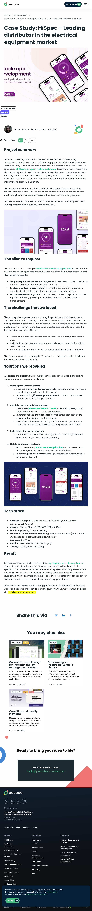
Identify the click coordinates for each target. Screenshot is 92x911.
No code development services (12, 855)
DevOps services (10, 884)
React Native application (49, 447)
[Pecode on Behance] (12, 801)
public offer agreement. (37, 894)
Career (34, 827)
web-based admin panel (42, 408)
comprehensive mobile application (53, 268)
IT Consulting (9, 880)
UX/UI (4, 116)
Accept (11, 900)
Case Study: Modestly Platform (23, 712)
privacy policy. (52, 892)
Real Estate (36, 862)
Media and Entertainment (38, 856)
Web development (11, 850)
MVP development (11, 868)
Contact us (71, 4)
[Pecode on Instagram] (24, 801)
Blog (18, 827)
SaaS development (11, 872)
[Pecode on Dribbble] (6, 801)
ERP (33, 873)
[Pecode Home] (5, 4)
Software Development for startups (69, 841)
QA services (8, 876)
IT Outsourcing (9, 860)
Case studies (8, 108)
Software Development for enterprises (69, 847)
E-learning (36, 869)
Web (31, 692)
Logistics (35, 851)
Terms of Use (40, 907)
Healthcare (36, 840)
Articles (53, 643)
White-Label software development (68, 854)
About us (25, 827)
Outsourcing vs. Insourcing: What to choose (60, 665)
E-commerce (37, 847)
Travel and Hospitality (40, 866)
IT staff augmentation (12, 864)
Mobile (4, 112)
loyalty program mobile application (66, 563)
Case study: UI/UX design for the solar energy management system (25, 665)
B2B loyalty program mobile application (36, 169)
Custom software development (67, 860)
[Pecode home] (46, 794)
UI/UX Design (8, 840)
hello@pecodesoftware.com (46, 771)
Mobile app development (9, 845)
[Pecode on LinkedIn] (18, 801)
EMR (36, 843)
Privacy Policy (25, 907)
